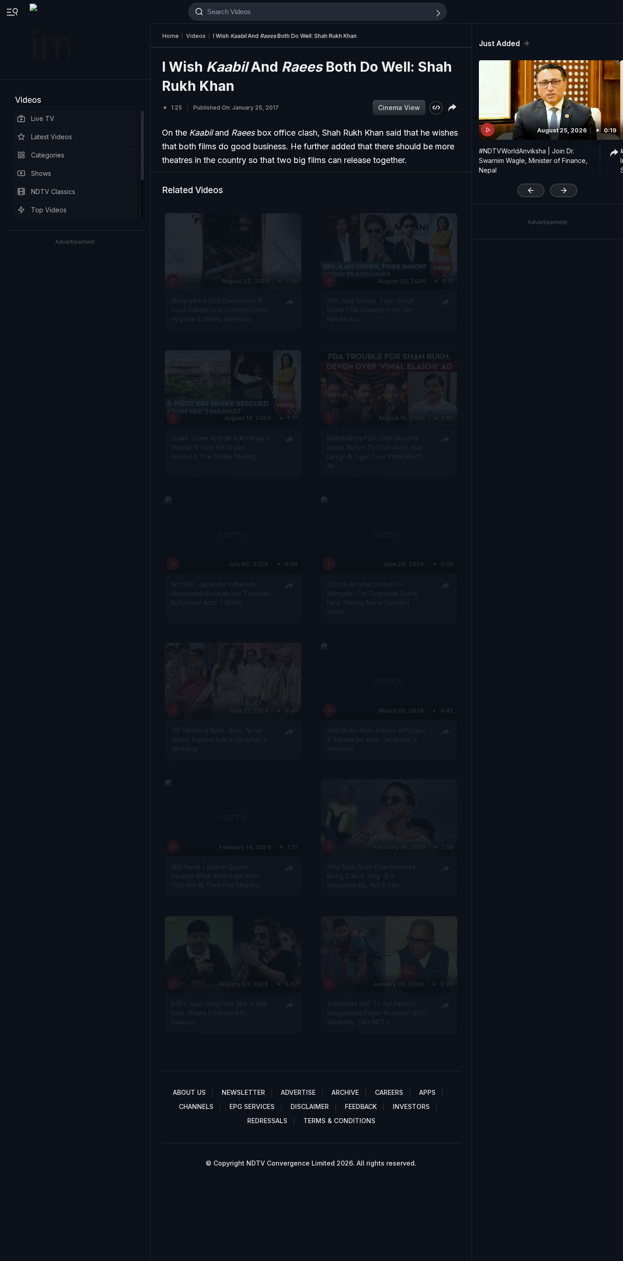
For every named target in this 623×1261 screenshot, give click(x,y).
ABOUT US (189, 1092)
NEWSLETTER (243, 1092)
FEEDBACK (361, 1106)
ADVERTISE (298, 1092)
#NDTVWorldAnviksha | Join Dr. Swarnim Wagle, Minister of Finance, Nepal (533, 160)
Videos (28, 100)
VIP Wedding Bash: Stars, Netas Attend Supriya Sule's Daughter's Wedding (219, 739)
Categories (47, 155)
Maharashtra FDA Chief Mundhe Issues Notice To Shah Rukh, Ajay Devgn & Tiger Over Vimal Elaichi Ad (375, 451)
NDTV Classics (53, 191)
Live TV (42, 118)
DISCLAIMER (310, 1106)
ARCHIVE (345, 1092)
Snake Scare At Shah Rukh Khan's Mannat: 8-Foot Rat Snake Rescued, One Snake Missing (220, 447)
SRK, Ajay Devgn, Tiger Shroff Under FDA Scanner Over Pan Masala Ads (370, 310)
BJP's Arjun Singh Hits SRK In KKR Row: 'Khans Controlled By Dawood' (219, 1013)
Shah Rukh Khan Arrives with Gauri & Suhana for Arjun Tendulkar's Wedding (376, 739)
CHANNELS (196, 1106)
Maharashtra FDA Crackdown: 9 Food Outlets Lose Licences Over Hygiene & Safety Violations (219, 310)
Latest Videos (51, 137)
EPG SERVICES (252, 1106)
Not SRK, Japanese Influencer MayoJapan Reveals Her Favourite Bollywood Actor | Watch (221, 593)
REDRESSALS (267, 1120)
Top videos (49, 210)
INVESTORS (411, 1106)
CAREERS (389, 1092)
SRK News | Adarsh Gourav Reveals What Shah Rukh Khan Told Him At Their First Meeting (215, 876)
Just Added (499, 43)
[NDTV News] (51, 39)
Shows (41, 173)
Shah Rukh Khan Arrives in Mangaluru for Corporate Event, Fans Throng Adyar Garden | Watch (373, 597)
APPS (427, 1092)
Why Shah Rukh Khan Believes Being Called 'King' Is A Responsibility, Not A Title (371, 876)
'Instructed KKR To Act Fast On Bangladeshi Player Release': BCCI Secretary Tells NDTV (377, 1013)
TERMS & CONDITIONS (339, 1120)
